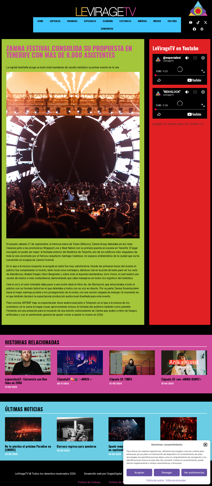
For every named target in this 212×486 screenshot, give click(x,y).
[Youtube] (190, 22)
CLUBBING (108, 21)
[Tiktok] (198, 22)
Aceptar (139, 472)
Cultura (172, 21)
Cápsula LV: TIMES (120, 379)
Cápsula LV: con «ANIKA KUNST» (181, 379)
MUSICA (157, 21)
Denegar (167, 472)
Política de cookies (155, 480)
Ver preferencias (194, 472)
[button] (205, 444)
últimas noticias (24, 409)
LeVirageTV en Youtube (175, 48)
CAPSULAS (55, 21)
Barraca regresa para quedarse (76, 446)
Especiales (90, 21)
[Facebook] (194, 29)
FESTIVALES (125, 21)
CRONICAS (72, 21)
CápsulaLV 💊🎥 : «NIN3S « (74, 379)
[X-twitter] (205, 22)
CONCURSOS (107, 28)
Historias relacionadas (32, 342)
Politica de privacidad (176, 480)
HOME (40, 21)
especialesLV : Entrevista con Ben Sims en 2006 (26, 381)
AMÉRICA (142, 21)
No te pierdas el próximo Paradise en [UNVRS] (28, 448)
